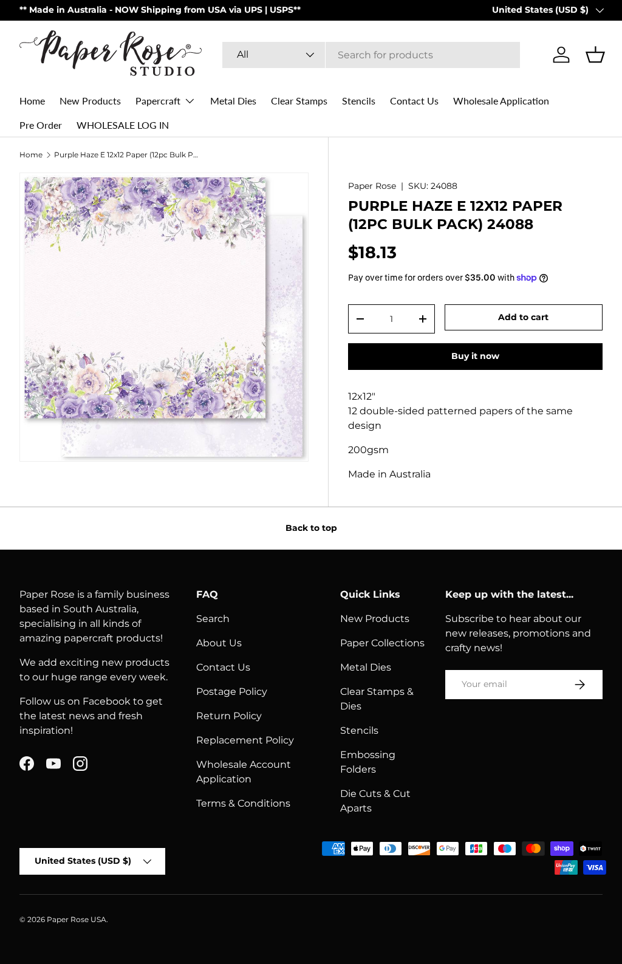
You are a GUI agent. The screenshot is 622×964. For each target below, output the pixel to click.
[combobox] (371, 55)
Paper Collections (382, 643)
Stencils (358, 100)
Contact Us (414, 100)
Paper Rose (372, 185)
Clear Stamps (299, 100)
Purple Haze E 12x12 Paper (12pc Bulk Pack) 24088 (127, 155)
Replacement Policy (245, 740)
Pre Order (40, 125)
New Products (90, 100)
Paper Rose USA (76, 919)
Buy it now (475, 355)
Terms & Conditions (243, 803)
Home (32, 100)
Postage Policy (231, 691)
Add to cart (523, 317)
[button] (595, 54)
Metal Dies (233, 100)
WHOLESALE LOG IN (123, 125)
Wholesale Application (501, 100)
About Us (219, 643)
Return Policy (229, 716)
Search (213, 618)
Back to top (311, 527)
